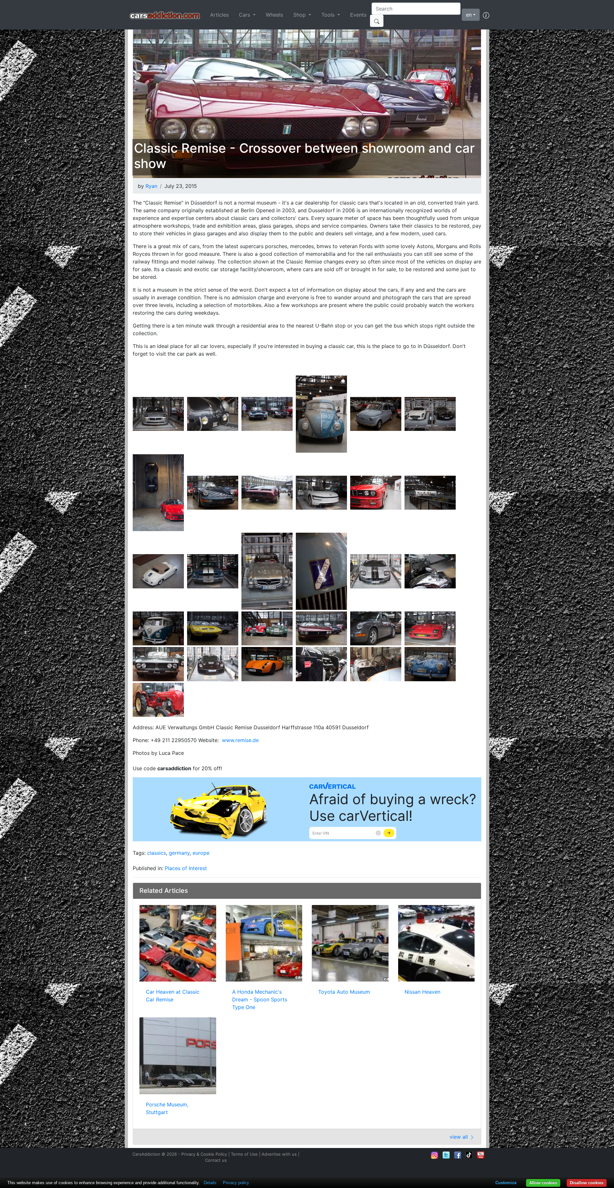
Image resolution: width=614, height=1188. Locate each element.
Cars (245, 15)
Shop (300, 15)
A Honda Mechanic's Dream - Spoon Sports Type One (259, 999)
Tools (328, 15)
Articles (219, 15)
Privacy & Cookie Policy (204, 1154)
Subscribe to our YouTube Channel (480, 1155)
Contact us (216, 1160)
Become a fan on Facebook (457, 1155)
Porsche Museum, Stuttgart (167, 1108)
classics (156, 853)
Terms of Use (244, 1154)
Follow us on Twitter (446, 1155)
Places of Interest (186, 868)
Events (358, 15)
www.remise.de (240, 740)
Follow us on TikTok (469, 1155)
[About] (486, 15)
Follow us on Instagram (434, 1155)
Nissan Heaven (422, 992)
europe (201, 853)
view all (459, 1137)
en (469, 15)
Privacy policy (236, 1182)
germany (179, 853)
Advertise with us (279, 1154)
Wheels (274, 15)
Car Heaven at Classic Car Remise (173, 996)
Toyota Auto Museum (344, 992)
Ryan (151, 186)
